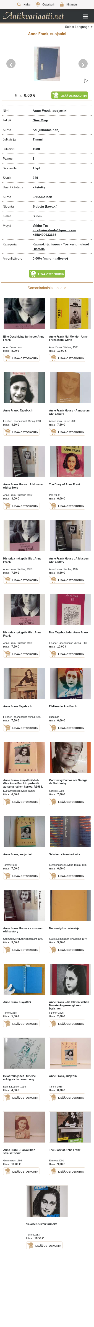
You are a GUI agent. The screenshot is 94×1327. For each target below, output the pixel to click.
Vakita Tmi (41, 225)
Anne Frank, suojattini (50, 110)
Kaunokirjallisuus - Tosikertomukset (61, 244)
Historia (39, 249)
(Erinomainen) (49, 130)
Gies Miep (40, 120)
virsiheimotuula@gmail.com (54, 230)
